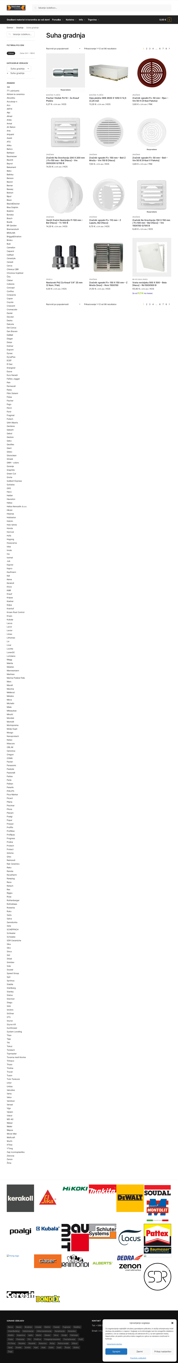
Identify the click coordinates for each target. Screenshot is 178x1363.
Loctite (10, 648)
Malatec (10, 667)
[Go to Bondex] (47, 1298)
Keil (8, 576)
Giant (9, 448)
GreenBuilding (13, 1331)
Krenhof (10, 608)
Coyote (10, 302)
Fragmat (10, 415)
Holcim (10, 521)
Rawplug (11, 878)
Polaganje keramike (52, 1339)
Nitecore (11, 743)
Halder (10, 495)
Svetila (27, 1347)
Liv (8, 641)
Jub (8, 561)
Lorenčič (11, 652)
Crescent (11, 306)
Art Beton (11, 127)
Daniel (9, 313)
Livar (9, 645)
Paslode (10, 769)
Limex (9, 634)
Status (10, 995)
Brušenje (28, 1327)
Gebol (9, 433)
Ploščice (37, 1339)
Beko (9, 171)
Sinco (9, 951)
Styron (10, 1021)
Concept (11, 287)
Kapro (9, 568)
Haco (9, 492)
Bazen (18, 1327)
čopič (59, 1347)
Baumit (10, 160)
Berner (10, 185)
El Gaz (10, 364)
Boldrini (10, 211)
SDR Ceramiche (14, 940)
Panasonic (11, 765)
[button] (172, 1323)
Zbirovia (10, 1155)
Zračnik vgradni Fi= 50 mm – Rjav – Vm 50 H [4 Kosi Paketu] (150, 99)
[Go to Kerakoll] (20, 1198)
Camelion (11, 247)
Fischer (10, 400)
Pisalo (10, 1339)
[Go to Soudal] (157, 1190)
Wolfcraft (11, 1137)
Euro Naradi (12, 375)
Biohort (10, 192)
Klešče (11, 1335)
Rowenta (11, 907)
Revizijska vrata (140, 279)
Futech (10, 419)
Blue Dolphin (12, 207)
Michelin (10, 703)
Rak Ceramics (13, 864)
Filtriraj (11, 53)
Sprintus (10, 980)
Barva (10, 1327)
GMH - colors (13, 462)
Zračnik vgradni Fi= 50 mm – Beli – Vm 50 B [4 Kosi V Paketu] (150, 159)
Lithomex (11, 637)
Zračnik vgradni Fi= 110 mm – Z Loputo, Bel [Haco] (105, 221)
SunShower (12, 1028)
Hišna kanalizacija (44, 1331)
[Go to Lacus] (130, 1237)
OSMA (10, 758)
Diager (10, 338)
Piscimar (10, 805)
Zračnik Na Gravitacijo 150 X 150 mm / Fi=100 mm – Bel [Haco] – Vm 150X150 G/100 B (151, 223)
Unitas (10, 1086)
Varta (9, 1093)
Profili (49, 279)
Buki (9, 244)
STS (9, 1017)
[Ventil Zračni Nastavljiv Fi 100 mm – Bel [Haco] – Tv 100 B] (65, 194)
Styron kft (11, 1024)
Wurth (9, 1141)
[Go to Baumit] (75, 1237)
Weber (10, 1123)
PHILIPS (10, 791)
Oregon (10, 754)
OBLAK (10, 747)
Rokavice (42, 1343)
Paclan (10, 761)
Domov (10, 27)
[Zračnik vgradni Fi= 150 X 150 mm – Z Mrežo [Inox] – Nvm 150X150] (108, 257)
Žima (9, 1163)
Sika (9, 944)
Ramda (10, 871)
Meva (9, 699)
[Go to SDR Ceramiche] (157, 1276)
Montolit (10, 721)
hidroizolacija (28, 1331)
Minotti (10, 714)
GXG (9, 488)
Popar (9, 820)
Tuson (9, 1075)
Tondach (11, 1050)
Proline (10, 842)
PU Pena (11, 1343)
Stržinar (10, 1013)
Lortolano (11, 656)
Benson (10, 178)
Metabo (10, 696)
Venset (10, 1104)
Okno (56, 1335)
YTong (10, 1148)
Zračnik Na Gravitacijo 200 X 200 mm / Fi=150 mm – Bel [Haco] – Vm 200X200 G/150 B (65, 160)
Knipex (10, 597)
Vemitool (10, 1101)
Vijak (36, 1347)
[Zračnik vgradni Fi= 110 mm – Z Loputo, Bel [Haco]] (108, 194)
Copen (10, 298)
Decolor (10, 317)
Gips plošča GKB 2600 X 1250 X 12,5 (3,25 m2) (107, 99)
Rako (9, 867)
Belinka (10, 174)
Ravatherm (12, 875)
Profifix (10, 827)
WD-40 (10, 1119)
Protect (10, 849)
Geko (9, 441)
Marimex (11, 674)
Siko (9, 948)
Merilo (38, 1335)
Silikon (74, 1343)
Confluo (10, 291)
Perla (9, 780)
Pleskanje (20, 1339)
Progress (11, 838)
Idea (9, 546)
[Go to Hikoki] (75, 1189)
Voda (43, 1347)
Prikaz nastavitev (162, 1351)
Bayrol (10, 163)
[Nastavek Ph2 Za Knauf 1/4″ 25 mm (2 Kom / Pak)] (65, 257)
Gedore (10, 437)
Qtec (9, 856)
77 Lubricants (13, 90)
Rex (8, 889)
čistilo (51, 1347)
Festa (9, 390)
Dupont (10, 349)
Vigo (9, 1108)
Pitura (9, 809)
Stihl (9, 1006)
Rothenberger (13, 900)
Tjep (9, 1039)
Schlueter (11, 933)
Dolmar (10, 346)
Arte (9, 130)
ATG (9, 141)
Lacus (9, 623)
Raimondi (11, 860)
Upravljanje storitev (114, 1344)
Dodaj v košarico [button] (109, 110)
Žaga (10, 1351)
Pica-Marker (12, 794)
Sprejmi (116, 1351)
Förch (9, 408)
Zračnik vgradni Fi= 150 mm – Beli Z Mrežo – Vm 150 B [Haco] (107, 159)
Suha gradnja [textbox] (15, 73)
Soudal (10, 969)
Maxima (10, 689)
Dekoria (10, 324)
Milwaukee (11, 710)
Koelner (10, 601)
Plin (29, 1339)
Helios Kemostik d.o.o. (17, 506)
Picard (10, 798)
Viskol (9, 1115)
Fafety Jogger (13, 379)
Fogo (9, 404)
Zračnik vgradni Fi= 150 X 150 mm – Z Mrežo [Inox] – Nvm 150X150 (108, 284)
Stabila (10, 984)
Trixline (10, 1068)
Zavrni (139, 1351)
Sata (9, 926)
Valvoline (11, 1090)
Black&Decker (13, 203)
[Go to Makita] (102, 1189)
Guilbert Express (14, 481)
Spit (8, 977)
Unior (9, 1083)
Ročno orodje (63, 1343)
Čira (8, 276)
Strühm (10, 1010)
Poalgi (9, 816)
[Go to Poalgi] (20, 1231)
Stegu (9, 1002)
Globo (9, 452)
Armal (9, 123)
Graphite (11, 470)
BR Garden (12, 225)
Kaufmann (11, 572)
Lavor (9, 627)
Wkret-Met (12, 1134)
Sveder (18, 1347)
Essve (9, 371)
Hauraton (11, 499)
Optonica (11, 751)
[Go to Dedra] (130, 1257)
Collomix (10, 284)
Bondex (10, 214)
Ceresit (10, 262)
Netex (9, 740)
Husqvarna (12, 543)
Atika (9, 145)
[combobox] (15, 73)
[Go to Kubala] (47, 1228)
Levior (9, 630)
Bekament (11, 167)
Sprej (10, 1347)
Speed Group (13, 973)
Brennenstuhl (13, 229)
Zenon (10, 1159)
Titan (9, 1035)
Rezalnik (32, 1343)
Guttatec (11, 484)
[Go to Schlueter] (102, 1231)
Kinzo (9, 586)
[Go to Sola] (157, 1258)
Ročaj (52, 1343)
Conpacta (11, 295)
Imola (9, 550)
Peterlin (10, 787)
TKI (8, 1042)
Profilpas (11, 834)
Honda (10, 528)
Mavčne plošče (53, 95)
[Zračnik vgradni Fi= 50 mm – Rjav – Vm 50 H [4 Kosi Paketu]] (151, 72)
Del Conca (11, 327)
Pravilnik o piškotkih (138, 1358)
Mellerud (11, 692)
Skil (8, 955)
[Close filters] (35, 33)
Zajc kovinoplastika (15, 1152)
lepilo (30, 1335)
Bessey (10, 189)
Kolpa (9, 605)
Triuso (9, 1064)
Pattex (10, 776)
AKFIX (9, 109)
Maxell (10, 685)
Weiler (9, 1126)
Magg (9, 659)
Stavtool (10, 999)
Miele (9, 707)
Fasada (56, 1327)
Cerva (9, 265)
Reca (9, 882)
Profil (81, 1339)
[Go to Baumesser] (157, 1250)
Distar (9, 342)
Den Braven (12, 331)
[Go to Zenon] (130, 1267)
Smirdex (10, 962)
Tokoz (9, 1046)
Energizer (11, 368)
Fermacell (11, 386)
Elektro (47, 1327)
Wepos (10, 1130)
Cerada (38, 1327)
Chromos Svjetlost (15, 273)
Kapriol (10, 565)
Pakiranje (74, 1335)
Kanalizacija (60, 1331)
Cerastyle (11, 258)
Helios (9, 503)
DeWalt (10, 335)
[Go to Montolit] (157, 1210)
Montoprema (12, 725)
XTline (9, 1145)
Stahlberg (11, 988)
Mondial (10, 718)
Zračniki (136, 95)
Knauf (9, 594)
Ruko (9, 911)
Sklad (9, 958)
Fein (8, 382)
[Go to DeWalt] (130, 1198)
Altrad (9, 116)
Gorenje (10, 466)
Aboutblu (11, 98)
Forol (9, 411)
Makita (10, 663)
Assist (9, 138)
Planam (10, 813)
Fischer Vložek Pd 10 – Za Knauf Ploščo (62, 99)
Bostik (9, 222)
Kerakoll (10, 583)
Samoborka (12, 922)
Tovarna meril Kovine (16, 1057)
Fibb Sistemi (12, 393)
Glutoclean (11, 455)
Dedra (9, 320)
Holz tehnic (12, 525)
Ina (8, 554)
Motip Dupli (12, 729)
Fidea (9, 397)
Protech (10, 845)
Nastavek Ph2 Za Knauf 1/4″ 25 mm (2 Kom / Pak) (64, 284)
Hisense (10, 514)
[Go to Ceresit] (20, 1294)
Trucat (10, 1072)
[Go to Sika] (47, 1197)
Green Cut (11, 473)
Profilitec (11, 831)
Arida (9, 120)
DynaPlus (11, 357)
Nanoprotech (13, 736)
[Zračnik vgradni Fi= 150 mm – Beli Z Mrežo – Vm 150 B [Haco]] (108, 132)
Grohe (9, 477)
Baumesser (12, 156)
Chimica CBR (13, 269)
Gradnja (19, 27)
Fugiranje (66, 1327)
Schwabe (11, 937)
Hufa (9, 535)
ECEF (9, 360)
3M (8, 87)
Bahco (10, 149)
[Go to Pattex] (157, 1235)
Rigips (9, 893)
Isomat (10, 557)
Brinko (10, 240)
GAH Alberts (12, 422)
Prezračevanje (69, 1339)
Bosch (9, 218)
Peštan (10, 783)
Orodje (64, 1335)
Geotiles (10, 444)
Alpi (8, 112)
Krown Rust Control (15, 612)
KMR (9, 590)
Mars (9, 681)
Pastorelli (11, 772)
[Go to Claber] (47, 1261)
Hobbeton (11, 517)
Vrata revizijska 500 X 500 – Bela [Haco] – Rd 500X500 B (149, 284)
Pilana (9, 802)
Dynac (10, 353)
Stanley (10, 991)
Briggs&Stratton (14, 236)
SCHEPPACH (12, 929)
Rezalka (22, 1343)
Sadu (9, 915)
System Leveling (14, 1031)
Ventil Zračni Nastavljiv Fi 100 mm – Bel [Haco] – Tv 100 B (64, 221)
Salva (9, 918)
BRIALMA (11, 233)
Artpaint (10, 134)
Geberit (10, 430)
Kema (9, 579)
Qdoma (10, 853)
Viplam (10, 1112)
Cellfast (10, 255)
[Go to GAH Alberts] (102, 1263)
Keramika (72, 1331)
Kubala (10, 619)
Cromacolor (12, 309)
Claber (10, 280)
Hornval (10, 532)
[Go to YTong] (20, 1268)
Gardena (11, 426)
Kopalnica (21, 1335)
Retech (10, 886)
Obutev (47, 1335)
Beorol (10, 182)
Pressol (10, 824)
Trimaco (10, 1061)
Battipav (10, 152)
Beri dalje (65, 110)
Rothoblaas (12, 904)
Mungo (10, 732)
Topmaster (12, 1053)
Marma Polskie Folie (16, 678)
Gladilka (77, 1327)
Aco (8, 105)
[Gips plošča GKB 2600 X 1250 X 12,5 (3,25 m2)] (108, 72)
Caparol (10, 251)
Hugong (10, 539)
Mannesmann (13, 670)
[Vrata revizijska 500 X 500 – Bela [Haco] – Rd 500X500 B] (151, 257)
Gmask (10, 459)
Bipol (9, 196)
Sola (9, 966)
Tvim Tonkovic (13, 1079)
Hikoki (9, 510)
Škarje (67, 1347)
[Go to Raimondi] (75, 1260)
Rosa (9, 896)
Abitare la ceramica (15, 94)
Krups (9, 616)
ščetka (76, 1347)
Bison (9, 200)
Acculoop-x (12, 101)
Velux (9, 1097)
